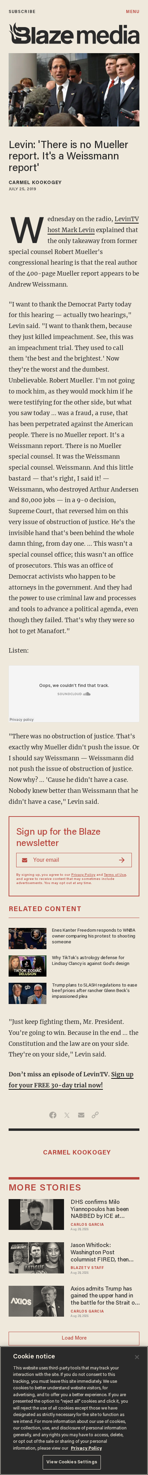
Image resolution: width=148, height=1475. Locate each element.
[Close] (137, 1357)
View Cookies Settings (71, 1462)
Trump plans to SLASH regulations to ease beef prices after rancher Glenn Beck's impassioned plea (94, 991)
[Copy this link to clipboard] (95, 1115)
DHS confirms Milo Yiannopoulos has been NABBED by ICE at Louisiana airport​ (100, 1209)
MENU (132, 12)
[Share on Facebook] (52, 1115)
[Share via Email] (81, 1115)
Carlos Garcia (87, 1225)
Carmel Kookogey (35, 183)
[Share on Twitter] (67, 1115)
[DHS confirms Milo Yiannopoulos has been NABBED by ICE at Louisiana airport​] (36, 1214)
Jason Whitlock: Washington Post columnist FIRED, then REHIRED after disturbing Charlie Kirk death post (104, 1253)
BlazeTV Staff (87, 1268)
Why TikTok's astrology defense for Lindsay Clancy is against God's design (90, 961)
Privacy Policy (83, 875)
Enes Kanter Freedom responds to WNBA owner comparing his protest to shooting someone (93, 936)
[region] (74, 1410)
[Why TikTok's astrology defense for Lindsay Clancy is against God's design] (27, 965)
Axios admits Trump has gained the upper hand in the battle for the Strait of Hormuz (104, 1296)
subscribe (22, 12)
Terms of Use (115, 875)
